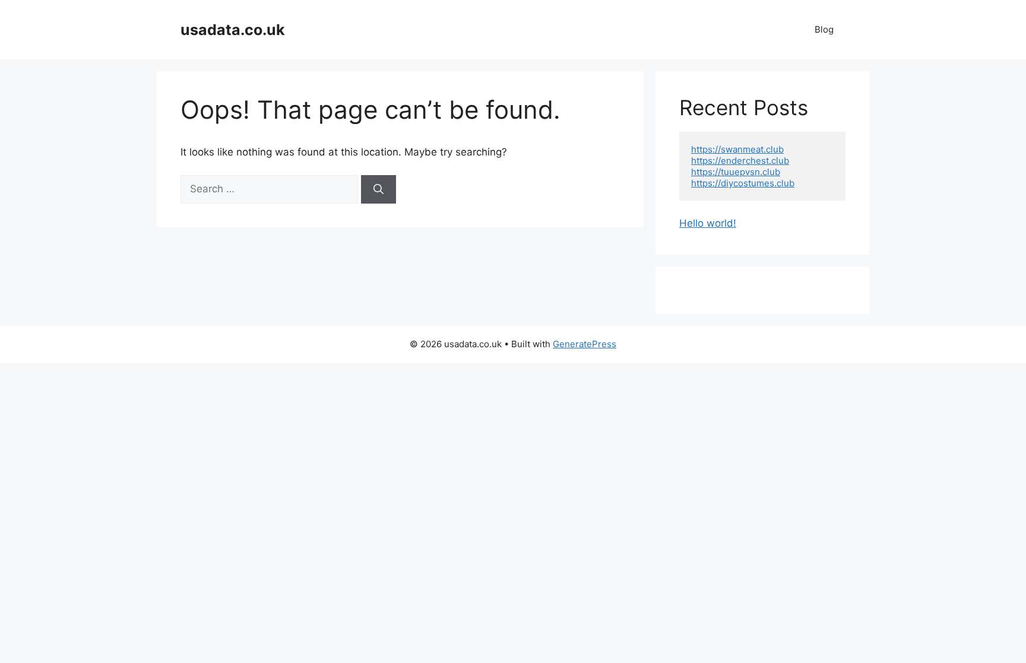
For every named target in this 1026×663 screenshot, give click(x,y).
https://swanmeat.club (737, 149)
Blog (824, 29)
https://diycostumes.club (742, 183)
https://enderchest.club (740, 160)
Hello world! (707, 223)
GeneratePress (584, 344)
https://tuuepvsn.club (735, 171)
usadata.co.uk (232, 30)
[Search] (378, 189)
